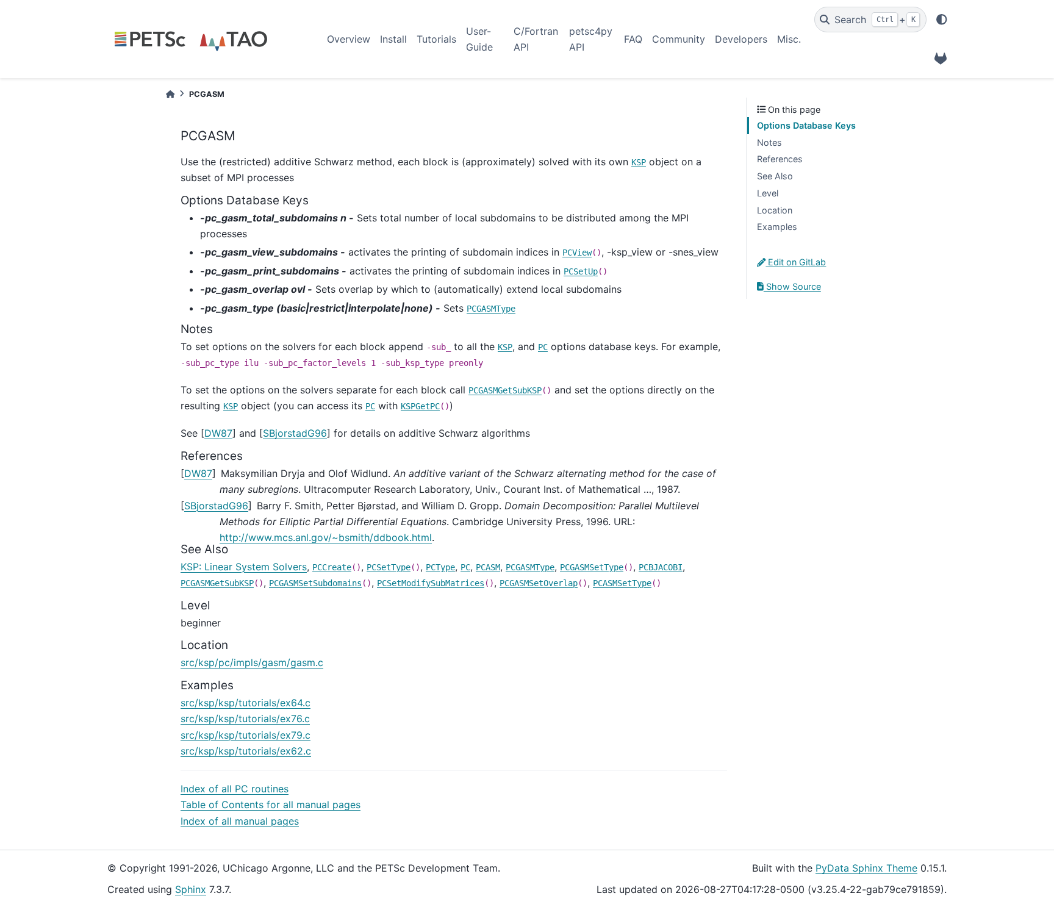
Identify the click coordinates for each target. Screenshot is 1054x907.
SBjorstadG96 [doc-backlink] (216, 506)
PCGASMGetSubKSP (505, 390)
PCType (440, 567)
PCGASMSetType (591, 567)
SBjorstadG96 (295, 433)
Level (767, 193)
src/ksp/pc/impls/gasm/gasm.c (252, 662)
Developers (741, 39)
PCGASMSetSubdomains (315, 583)
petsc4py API (590, 39)
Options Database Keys (806, 125)
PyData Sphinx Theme (866, 868)
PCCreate (331, 567)
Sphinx (190, 889)
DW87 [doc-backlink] (198, 473)
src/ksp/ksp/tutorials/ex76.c (245, 718)
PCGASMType (491, 309)
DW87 (218, 433)
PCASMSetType (622, 583)
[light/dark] (941, 19)
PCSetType (388, 567)
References (780, 159)
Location (774, 210)
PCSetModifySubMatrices (430, 583)
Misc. (789, 39)
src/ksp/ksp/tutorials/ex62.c (246, 751)
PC (543, 347)
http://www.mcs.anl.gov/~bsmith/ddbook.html (326, 537)
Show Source (792, 286)
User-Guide (479, 39)
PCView (577, 252)
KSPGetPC (420, 406)
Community (678, 39)
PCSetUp (581, 271)
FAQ (633, 39)
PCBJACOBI (661, 567)
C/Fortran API (536, 39)
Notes (769, 142)
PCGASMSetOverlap (539, 583)
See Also (775, 176)
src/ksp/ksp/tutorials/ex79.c (245, 735)
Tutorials (436, 39)
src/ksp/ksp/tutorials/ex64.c (245, 703)
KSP (638, 162)
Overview (348, 39)
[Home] (170, 94)
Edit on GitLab (795, 262)
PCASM (488, 567)
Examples (777, 226)
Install (393, 39)
